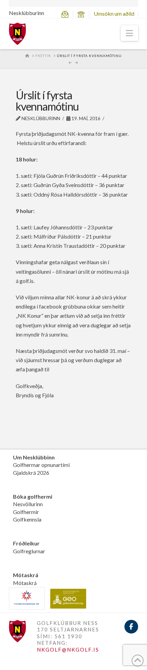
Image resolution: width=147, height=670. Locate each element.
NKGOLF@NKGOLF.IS (68, 649)
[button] (129, 33)
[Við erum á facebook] (131, 626)
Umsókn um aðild (114, 13)
